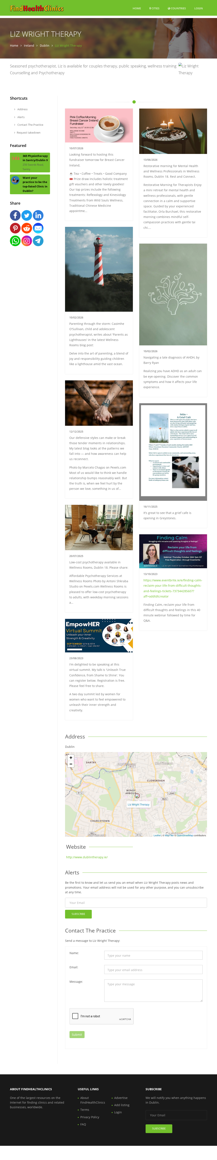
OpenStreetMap (185, 835)
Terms (84, 1110)
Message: (76, 982)
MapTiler (169, 835)
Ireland (29, 45)
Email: (74, 967)
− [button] (71, 764)
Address (22, 109)
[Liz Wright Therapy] (137, 795)
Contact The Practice (30, 125)
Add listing (121, 1105)
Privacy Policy (89, 1117)
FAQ (83, 1124)
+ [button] (71, 757)
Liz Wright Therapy (138, 804)
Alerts (21, 117)
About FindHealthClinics (92, 1100)
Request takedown (28, 132)
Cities (155, 8)
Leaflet (157, 835)
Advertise (121, 1098)
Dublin (44, 45)
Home (137, 8)
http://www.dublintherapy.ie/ (87, 857)
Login (198, 8)
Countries (178, 8)
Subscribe (78, 914)
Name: (74, 953)
